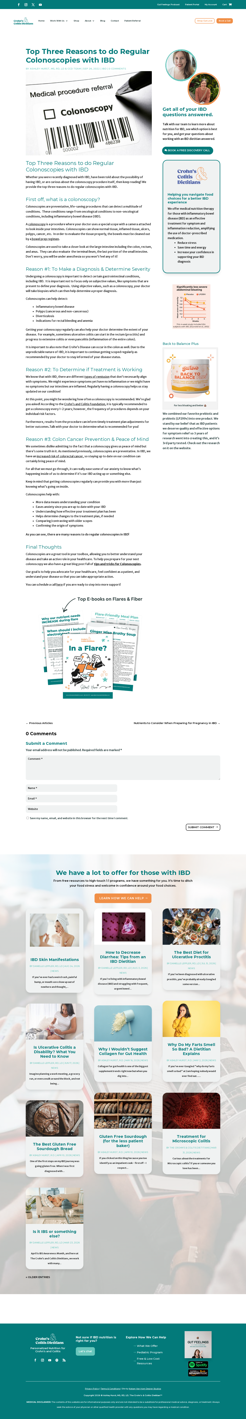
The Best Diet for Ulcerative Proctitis (191, 954)
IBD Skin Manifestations (54, 959)
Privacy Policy (92, 1388)
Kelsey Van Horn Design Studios (145, 1388)
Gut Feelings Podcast (168, 4)
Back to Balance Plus (180, 344)
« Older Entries (38, 1277)
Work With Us (57, 20)
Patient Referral (132, 20)
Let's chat (85, 1351)
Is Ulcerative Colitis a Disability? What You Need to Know (54, 1052)
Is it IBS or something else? (54, 1233)
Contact (115, 20)
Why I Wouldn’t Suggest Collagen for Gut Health (122, 1051)
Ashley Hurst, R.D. (44, 1155)
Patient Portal (192, 4)
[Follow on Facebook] (19, 5)
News (55, 971)
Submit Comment (201, 827)
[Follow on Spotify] (57, 1360)
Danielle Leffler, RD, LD (48, 966)
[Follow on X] (33, 5)
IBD (104, 68)
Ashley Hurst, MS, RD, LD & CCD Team (55, 68)
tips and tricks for (117, 564)
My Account (211, 4)
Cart (224, 4)
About (88, 20)
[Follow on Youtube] (40, 5)
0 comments (117, 68)
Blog (102, 20)
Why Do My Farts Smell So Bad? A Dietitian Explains (191, 1049)
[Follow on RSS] (64, 1360)
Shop (76, 20)
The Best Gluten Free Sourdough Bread (54, 1146)
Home (41, 20)
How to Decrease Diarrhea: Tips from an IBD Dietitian (123, 957)
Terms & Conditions (110, 1388)
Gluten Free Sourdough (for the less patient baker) (123, 1141)
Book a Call (225, 20)
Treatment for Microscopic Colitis (191, 1138)
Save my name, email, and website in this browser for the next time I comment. (79, 818)
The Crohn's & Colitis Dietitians (190, 1147)
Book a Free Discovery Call (189, 150)
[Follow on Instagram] (26, 5)
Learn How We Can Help (121, 898)
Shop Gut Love (204, 20)
